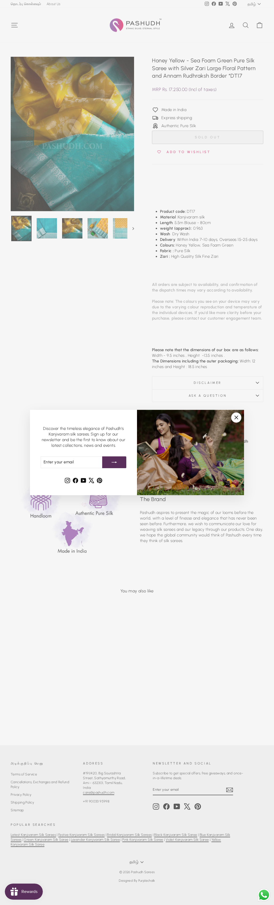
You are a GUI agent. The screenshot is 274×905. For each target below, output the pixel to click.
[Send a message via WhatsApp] (264, 895)
